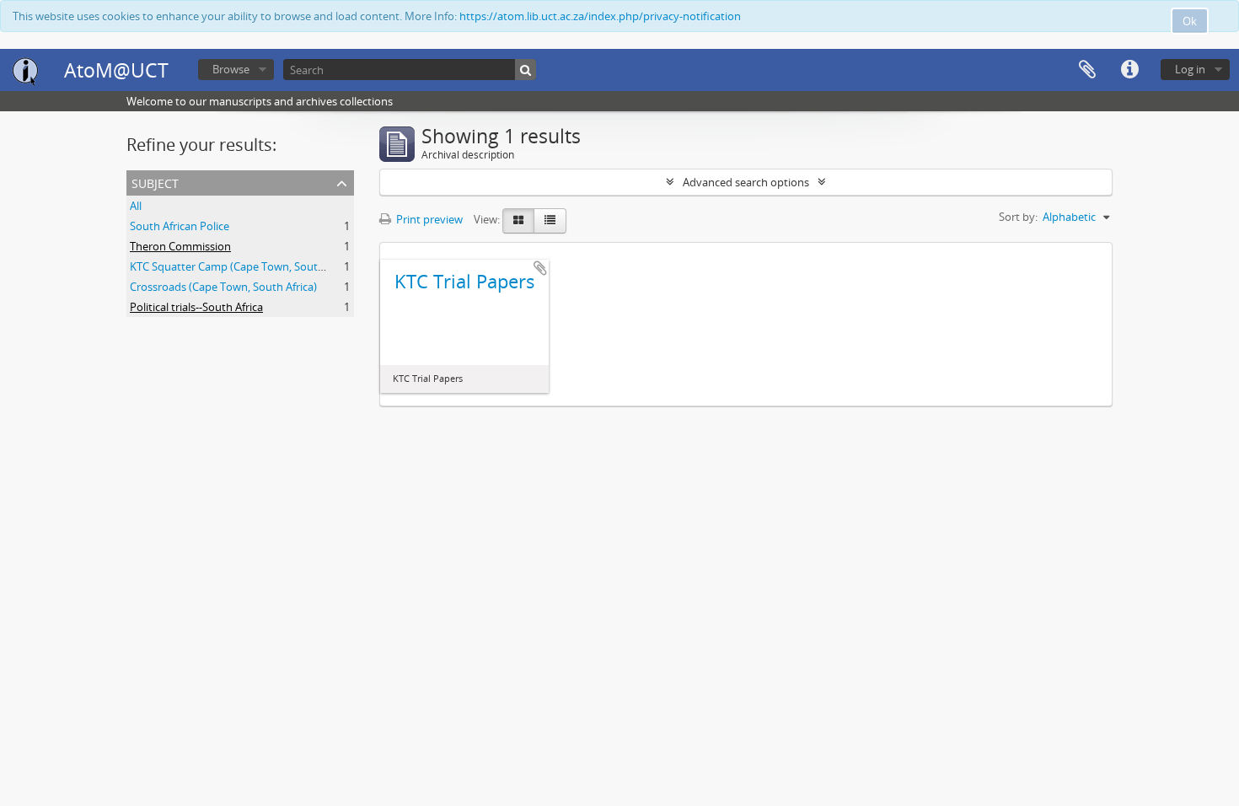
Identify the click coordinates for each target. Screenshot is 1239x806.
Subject (155, 181)
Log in (1190, 69)
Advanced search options (746, 182)
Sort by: (1018, 216)
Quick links (1129, 70)
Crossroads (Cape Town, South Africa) (223, 286)
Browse (230, 69)
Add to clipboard (540, 268)
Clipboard (1087, 70)
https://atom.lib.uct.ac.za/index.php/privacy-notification (600, 16)
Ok (1190, 21)
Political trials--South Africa (196, 306)
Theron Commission (180, 246)
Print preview (428, 219)
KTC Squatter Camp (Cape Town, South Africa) (244, 266)
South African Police (179, 226)
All (136, 205)
